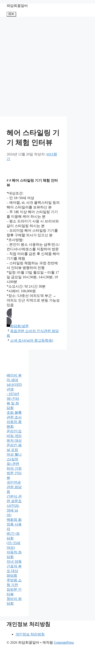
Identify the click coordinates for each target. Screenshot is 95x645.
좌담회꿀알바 (17, 6)
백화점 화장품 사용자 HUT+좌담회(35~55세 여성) (14, 533)
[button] (33, 317)
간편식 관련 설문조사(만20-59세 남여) (14, 505)
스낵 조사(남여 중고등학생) (31, 340)
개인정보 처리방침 (30, 634)
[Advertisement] (47, 66)
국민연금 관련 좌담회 (14, 487)
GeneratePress (64, 642)
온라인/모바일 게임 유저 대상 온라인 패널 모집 (14, 440)
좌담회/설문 (19, 326)
